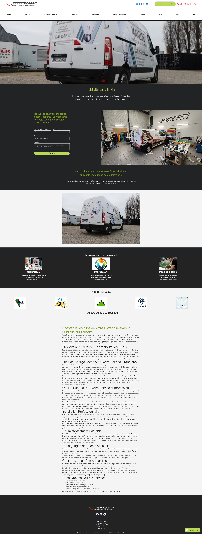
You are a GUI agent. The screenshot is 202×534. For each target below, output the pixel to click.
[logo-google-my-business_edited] (137, 4)
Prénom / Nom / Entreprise (41, 129)
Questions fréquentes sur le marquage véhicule (82, 489)
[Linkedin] (147, 4)
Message (36, 142)
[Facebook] (140, 4)
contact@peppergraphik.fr (101, 525)
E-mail (35, 135)
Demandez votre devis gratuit (75, 481)
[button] (194, 14)
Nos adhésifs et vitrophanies (75, 483)
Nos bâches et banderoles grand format (79, 485)
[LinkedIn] (101, 514)
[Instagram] (143, 4)
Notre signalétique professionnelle (77, 487)
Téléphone (55, 129)
